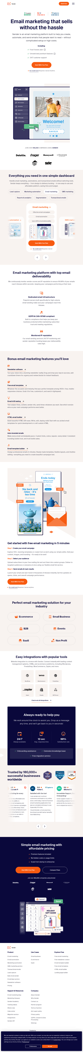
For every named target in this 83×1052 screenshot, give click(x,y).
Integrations (11, 1018)
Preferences (33, 1046)
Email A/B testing (14, 401)
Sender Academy (13, 1001)
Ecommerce (35, 960)
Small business (36, 956)
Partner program (36, 1005)
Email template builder (16, 449)
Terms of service (36, 1008)
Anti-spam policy (36, 1011)
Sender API (11, 1021)
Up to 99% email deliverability (41, 221)
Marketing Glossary (13, 998)
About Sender (35, 995)
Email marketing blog (14, 995)
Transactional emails (58, 198)
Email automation (41, 216)
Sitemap (33, 1023)
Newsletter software (15, 369)
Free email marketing (61, 956)
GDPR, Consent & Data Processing (38, 1019)
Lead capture (15, 192)
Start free (64, 4)
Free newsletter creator (62, 960)
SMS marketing (67, 192)
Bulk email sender (13, 976)
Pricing (9, 986)
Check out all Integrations (39, 700)
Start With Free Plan (41, 65)
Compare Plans (55, 870)
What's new (11, 1008)
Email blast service (13, 979)
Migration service (13, 1014)
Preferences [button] (25, 1042)
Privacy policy (35, 1014)
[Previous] (37, 257)
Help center (11, 1011)
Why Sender (35, 998)
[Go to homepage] (11, 3)
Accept (50, 1046)
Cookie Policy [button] (57, 1040)
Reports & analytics (24, 198)
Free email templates (15, 385)
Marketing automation (32, 192)
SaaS (32, 963)
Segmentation (41, 198)
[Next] (46, 257)
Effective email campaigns (41, 212)
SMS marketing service (14, 966)
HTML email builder (14, 417)
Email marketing (51, 192)
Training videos (12, 1005)
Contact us (34, 1001)
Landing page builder (61, 973)
